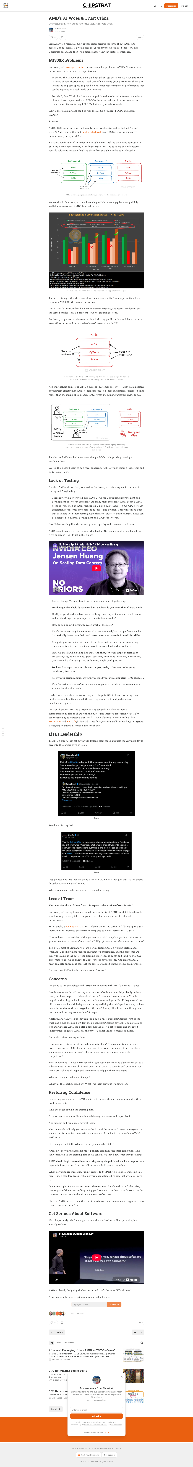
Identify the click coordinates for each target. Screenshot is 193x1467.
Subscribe (171, 5)
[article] (96, 1356)
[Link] (45, 60)
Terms (102, 1448)
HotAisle (71, 722)
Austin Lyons (60, 29)
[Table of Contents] (3, 733)
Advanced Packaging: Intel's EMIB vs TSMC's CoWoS (82, 1350)
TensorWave (55, 722)
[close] (122, 1377)
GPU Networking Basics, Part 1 (68, 1370)
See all (54, 1409)
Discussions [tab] (69, 1342)
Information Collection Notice (95, 1425)
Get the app (109, 1455)
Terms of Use (109, 1422)
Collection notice (113, 1448)
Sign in (184, 5)
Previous (58, 1332)
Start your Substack (90, 1455)
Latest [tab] (58, 1342)
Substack (83, 1461)
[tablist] (62, 1342)
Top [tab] (51, 1342)
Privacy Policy (116, 1425)
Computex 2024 (75, 927)
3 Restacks (79, 1313)
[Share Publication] (160, 5)
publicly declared (91, 132)
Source (96, 818)
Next (136, 1332)
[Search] (155, 5)
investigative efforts (76, 67)
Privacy (95, 1448)
